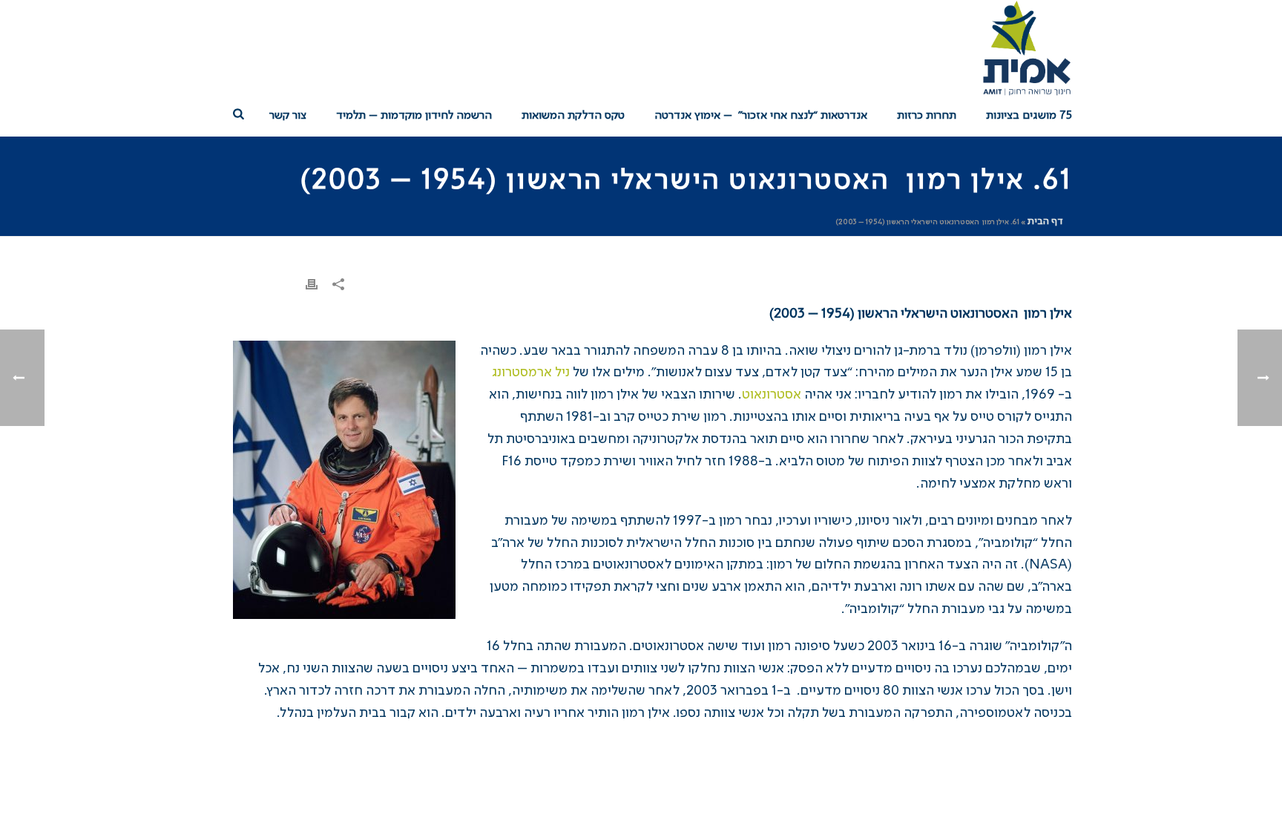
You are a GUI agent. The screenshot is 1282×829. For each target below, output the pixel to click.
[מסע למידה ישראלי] (1026, 48)
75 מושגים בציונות (1029, 116)
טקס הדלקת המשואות (573, 116)
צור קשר (287, 116)
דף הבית (1045, 221)
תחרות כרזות (926, 116)
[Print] (312, 285)
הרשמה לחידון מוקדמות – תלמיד (414, 116)
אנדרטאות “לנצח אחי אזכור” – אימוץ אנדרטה (760, 116)
